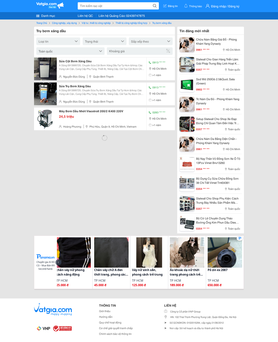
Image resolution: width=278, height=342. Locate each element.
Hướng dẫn (106, 317)
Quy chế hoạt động (110, 322)
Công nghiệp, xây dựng (64, 22)
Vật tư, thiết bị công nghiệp (96, 22)
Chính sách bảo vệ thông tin (115, 334)
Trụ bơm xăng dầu (162, 22)
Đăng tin (173, 6)
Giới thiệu (104, 311)
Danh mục (47, 15)
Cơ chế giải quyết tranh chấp (116, 328)
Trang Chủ (41, 22)
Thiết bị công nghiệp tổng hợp (131, 22)
